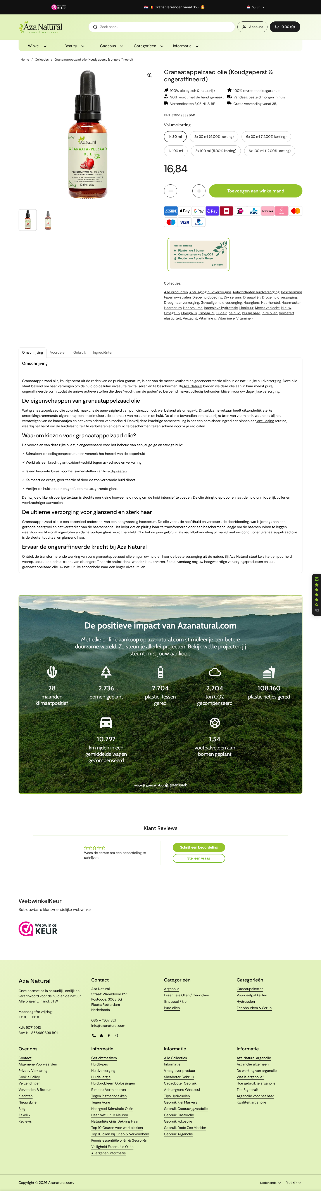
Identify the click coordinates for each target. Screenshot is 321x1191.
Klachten (26, 1096)
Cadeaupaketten (250, 989)
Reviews (25, 1121)
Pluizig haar (251, 313)
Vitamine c (207, 318)
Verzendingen (29, 1083)
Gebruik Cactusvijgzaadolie (186, 1108)
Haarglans (251, 302)
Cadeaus (108, 46)
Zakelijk (24, 1115)
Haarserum (173, 308)
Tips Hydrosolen (177, 1096)
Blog (22, 1108)
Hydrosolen (246, 1001)
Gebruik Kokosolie (178, 1121)
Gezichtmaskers (104, 1058)
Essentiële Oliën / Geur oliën (186, 995)
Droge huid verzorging (279, 297)
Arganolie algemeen (253, 1064)
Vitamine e (226, 318)
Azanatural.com (60, 1182)
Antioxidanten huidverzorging (256, 292)
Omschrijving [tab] (32, 352)
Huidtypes (99, 1064)
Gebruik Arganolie (178, 1134)
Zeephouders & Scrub (254, 1008)
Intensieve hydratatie (221, 308)
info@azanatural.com (108, 1025)
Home (25, 59)
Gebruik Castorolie (179, 1115)
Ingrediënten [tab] (103, 352)
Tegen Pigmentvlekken (109, 1096)
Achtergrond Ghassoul (182, 1089)
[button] (255, 7)
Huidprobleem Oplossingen (113, 1083)
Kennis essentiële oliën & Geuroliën (119, 1140)
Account (256, 26)
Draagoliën (252, 297)
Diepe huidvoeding (207, 297)
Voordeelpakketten (252, 995)
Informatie (183, 46)
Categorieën (145, 46)
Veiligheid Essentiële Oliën (112, 1146)
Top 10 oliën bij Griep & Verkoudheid (120, 1134)
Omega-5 (172, 313)
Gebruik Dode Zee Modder (185, 1127)
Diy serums (233, 297)
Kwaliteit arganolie (251, 1102)
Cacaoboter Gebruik (180, 1083)
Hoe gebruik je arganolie (256, 1083)
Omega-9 (206, 313)
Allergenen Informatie (108, 1153)
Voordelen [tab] (58, 352)
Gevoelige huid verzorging (221, 302)
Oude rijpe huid (228, 313)
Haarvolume (192, 308)
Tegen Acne (100, 1102)
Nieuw (286, 308)
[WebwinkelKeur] (38, 935)
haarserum (147, 521)
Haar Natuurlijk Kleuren (109, 1115)
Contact (25, 1058)
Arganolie (171, 989)
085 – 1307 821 (103, 1020)
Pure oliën (269, 313)
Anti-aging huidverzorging (210, 292)
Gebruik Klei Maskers (180, 1102)
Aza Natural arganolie (254, 1058)
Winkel (34, 46)
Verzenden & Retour (35, 1089)
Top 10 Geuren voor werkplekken (117, 1127)
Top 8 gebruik (248, 1089)
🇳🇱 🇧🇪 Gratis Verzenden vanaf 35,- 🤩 (174, 7)
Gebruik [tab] (79, 352)
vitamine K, (245, 415)
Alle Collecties (175, 1058)
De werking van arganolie (257, 1070)
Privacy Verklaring (33, 1070)
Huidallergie (100, 1077)
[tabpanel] (160, 465)
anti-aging (265, 421)
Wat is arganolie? (250, 1077)
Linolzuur (246, 308)
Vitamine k (244, 318)
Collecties (42, 59)
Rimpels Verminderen (108, 1089)
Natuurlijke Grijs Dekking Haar (115, 1121)
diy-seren (118, 471)
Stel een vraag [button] (198, 858)
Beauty (71, 46)
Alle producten (176, 292)
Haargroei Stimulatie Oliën (112, 1108)
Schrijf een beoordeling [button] (199, 847)
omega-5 (189, 410)
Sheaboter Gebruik (179, 1077)
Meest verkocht (267, 308)
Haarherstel (270, 302)
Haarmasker (291, 302)
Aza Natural (192, 386)
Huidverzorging (103, 1070)
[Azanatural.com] (40, 27)
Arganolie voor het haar (255, 1096)
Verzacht (190, 318)
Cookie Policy (29, 1077)
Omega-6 (189, 313)
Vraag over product (179, 1070)
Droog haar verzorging (181, 302)
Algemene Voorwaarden (38, 1064)
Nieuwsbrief (28, 1102)
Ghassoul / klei (175, 1001)
